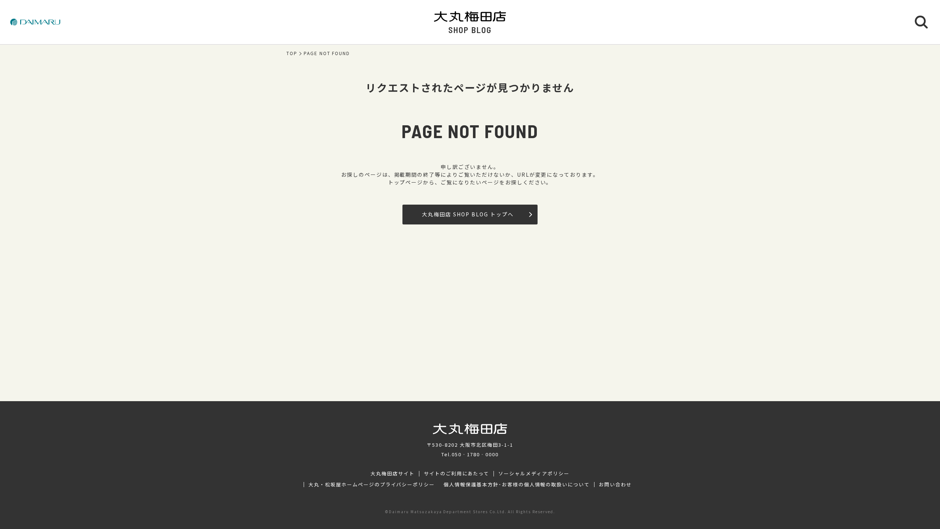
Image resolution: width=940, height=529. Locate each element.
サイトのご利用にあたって (456, 473)
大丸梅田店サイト (392, 473)
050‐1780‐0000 (475, 454)
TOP (291, 53)
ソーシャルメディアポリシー (533, 473)
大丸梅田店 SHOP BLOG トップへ (467, 214)
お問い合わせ (615, 484)
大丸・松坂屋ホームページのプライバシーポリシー (371, 484)
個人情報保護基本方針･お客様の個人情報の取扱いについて (517, 484)
